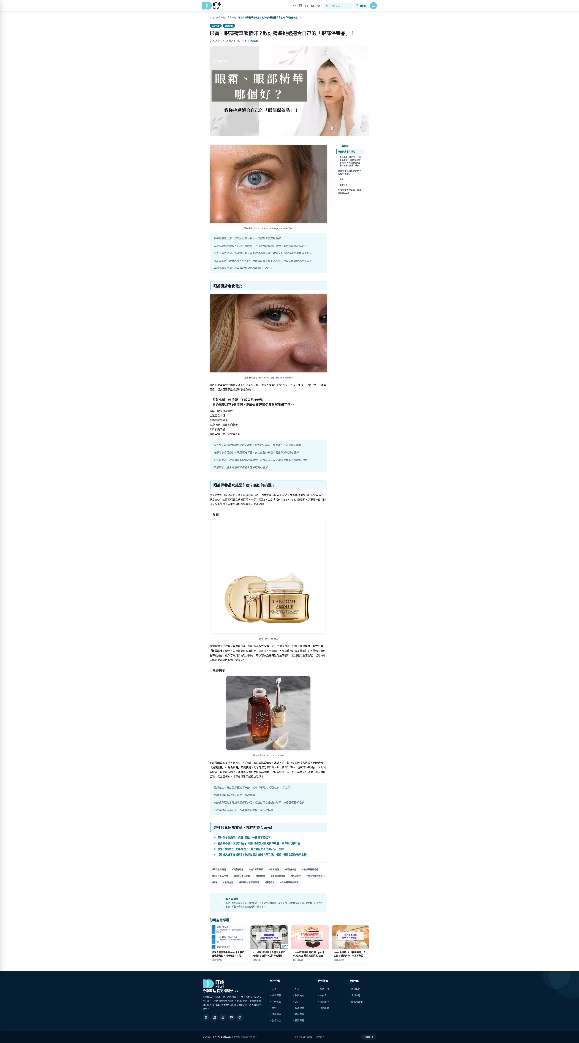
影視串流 (276, 1020)
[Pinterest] (318, 5)
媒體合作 (324, 989)
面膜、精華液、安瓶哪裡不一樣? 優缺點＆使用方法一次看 (250, 849)
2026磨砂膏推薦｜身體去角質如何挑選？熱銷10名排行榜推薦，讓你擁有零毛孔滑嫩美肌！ (269, 955)
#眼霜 (214, 882)
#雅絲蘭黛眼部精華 (289, 882)
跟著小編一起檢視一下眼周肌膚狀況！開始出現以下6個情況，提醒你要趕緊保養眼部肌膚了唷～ (350, 161)
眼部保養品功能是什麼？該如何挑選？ (349, 172)
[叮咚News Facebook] (206, 1017)
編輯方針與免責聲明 (303, 1037)
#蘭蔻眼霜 (270, 882)
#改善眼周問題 (219, 869)
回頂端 (367, 1036)
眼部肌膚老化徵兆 (346, 151)
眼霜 (341, 179)
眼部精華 (343, 184)
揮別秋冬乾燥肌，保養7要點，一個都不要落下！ (245, 837)
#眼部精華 (260, 875)
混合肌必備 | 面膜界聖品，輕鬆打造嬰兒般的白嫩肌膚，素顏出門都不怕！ (260, 843)
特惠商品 (299, 1014)
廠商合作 (324, 995)
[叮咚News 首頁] (213, 6)
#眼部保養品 (290, 869)
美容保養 (220, 17)
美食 (274, 989)
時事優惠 (276, 1014)
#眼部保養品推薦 (242, 875)
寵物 (274, 1007)
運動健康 (299, 1007)
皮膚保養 (231, 17)
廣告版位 (324, 1001)
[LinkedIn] (300, 5)
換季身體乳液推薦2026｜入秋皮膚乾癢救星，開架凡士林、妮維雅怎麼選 (228, 955)
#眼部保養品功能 (310, 869)
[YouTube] (312, 5)
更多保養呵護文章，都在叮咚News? (349, 191)
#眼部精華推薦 (278, 875)
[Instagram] (306, 5)
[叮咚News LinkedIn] (214, 1017)
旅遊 (297, 989)
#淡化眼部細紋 (256, 869)
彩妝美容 (299, 995)
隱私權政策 (357, 1001)
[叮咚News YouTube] (231, 1017)
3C (296, 1001)
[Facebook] (294, 5)
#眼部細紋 (296, 875)
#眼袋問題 (274, 869)
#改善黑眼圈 (238, 869)
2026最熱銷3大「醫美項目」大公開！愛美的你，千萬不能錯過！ (350, 955)
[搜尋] (327, 5)
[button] (373, 5)
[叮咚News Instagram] (223, 1017)
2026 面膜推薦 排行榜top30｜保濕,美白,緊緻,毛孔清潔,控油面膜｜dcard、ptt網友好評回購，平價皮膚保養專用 (309, 957)
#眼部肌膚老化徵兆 (315, 875)
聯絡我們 (355, 989)
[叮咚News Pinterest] (239, 1017)
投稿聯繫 (324, 1007)
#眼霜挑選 (228, 882)
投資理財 (299, 1020)
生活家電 (276, 1001)
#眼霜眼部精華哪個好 (249, 882)
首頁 (212, 17)
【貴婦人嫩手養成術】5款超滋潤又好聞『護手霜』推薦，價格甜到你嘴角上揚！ (263, 854)
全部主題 (355, 995)
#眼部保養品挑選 (220, 875)
